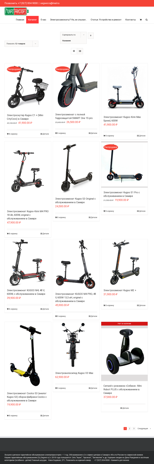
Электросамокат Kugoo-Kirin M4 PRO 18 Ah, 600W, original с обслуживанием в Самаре (28, 215)
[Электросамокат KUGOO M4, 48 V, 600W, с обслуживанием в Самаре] (28, 262)
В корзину (13, 134)
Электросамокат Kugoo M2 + (119, 290)
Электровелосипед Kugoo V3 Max (74, 373)
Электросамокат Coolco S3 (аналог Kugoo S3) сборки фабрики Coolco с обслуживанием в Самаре (27, 397)
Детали (46, 134)
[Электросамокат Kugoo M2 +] (124, 262)
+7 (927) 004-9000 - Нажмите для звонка (111, 460)
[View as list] (80, 51)
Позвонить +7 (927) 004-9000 (21, 3)
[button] (146, 19)
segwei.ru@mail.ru (49, 3)
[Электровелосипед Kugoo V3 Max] (76, 345)
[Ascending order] (91, 36)
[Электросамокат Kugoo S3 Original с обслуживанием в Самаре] (76, 167)
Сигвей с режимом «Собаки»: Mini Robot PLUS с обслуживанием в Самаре (122, 389)
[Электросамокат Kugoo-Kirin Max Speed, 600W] (124, 87)
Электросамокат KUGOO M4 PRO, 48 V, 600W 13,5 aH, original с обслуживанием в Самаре (75, 298)
